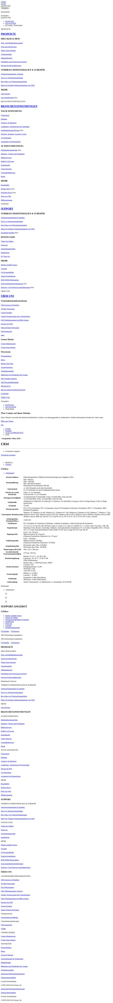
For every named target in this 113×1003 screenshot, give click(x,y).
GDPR (3, 929)
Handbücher (5, 253)
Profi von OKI (6, 196)
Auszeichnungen (7, 367)
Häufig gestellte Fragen (9, 265)
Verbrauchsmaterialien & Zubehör (13, 218)
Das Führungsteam (7, 887)
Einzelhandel (5, 165)
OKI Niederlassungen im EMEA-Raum (15, 320)
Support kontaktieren (8, 276)
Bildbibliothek (6, 963)
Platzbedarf (10, 473)
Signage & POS (6, 769)
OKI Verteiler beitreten (9, 379)
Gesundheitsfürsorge (8, 173)
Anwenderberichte (7, 98)
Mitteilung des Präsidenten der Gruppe (14, 375)
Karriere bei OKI (7, 324)
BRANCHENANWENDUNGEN (19, 106)
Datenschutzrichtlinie (8, 978)
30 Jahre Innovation (8, 309)
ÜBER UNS (7, 295)
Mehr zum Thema (7, 421)
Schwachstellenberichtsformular (12, 284)
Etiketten (4, 119)
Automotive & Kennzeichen (11, 142)
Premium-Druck (6, 193)
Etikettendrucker (6, 58)
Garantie (4, 269)
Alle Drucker (5, 94)
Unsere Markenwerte (8, 344)
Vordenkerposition (7, 371)
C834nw (8, 465)
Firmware (4, 245)
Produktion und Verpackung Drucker (14, 62)
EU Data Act (5, 256)
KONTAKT (9, 21)
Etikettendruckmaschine (9, 150)
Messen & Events (7, 364)
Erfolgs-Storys (6, 189)
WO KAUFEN (10, 23)
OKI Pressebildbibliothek (10, 382)
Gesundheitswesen (7, 742)
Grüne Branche (6, 169)
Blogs (3, 360)
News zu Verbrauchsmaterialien (12, 78)
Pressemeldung (6, 356)
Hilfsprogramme (6, 200)
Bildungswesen (6, 158)
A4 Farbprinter (6, 138)
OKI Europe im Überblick (10, 305)
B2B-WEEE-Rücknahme (10, 280)
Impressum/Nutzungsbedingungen (13, 974)
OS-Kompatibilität (7, 272)
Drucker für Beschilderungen (11, 66)
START (8, 429)
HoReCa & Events (7, 161)
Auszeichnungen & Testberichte (12, 959)
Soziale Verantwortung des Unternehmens (15, 316)
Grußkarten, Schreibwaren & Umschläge (15, 127)
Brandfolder (5, 185)
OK (2, 425)
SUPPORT (7, 208)
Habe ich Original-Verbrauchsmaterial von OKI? (18, 85)
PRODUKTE (8, 33)
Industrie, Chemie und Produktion (12, 154)
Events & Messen (7, 955)
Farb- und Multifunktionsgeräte (12, 43)
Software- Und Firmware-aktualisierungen (15, 287)
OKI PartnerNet (6, 331)
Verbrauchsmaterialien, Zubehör (12, 74)
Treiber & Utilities (7, 241)
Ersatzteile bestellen (8, 233)
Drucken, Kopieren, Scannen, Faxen (13, 134)
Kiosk (3, 176)
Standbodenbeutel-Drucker (10, 130)
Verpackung (5, 115)
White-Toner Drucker (8, 51)
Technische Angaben (8, 455)
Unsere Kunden (6, 313)
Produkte (8, 431)
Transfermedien (6, 54)
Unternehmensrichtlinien (9, 917)
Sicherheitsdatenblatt (8, 249)
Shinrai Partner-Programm (10, 328)
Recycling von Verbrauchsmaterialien (14, 82)
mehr (2, 335)
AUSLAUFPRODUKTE (14, 433)
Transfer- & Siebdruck (8, 123)
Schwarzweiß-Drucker (9, 47)
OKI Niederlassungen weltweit (12, 891)
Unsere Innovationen (8, 347)
